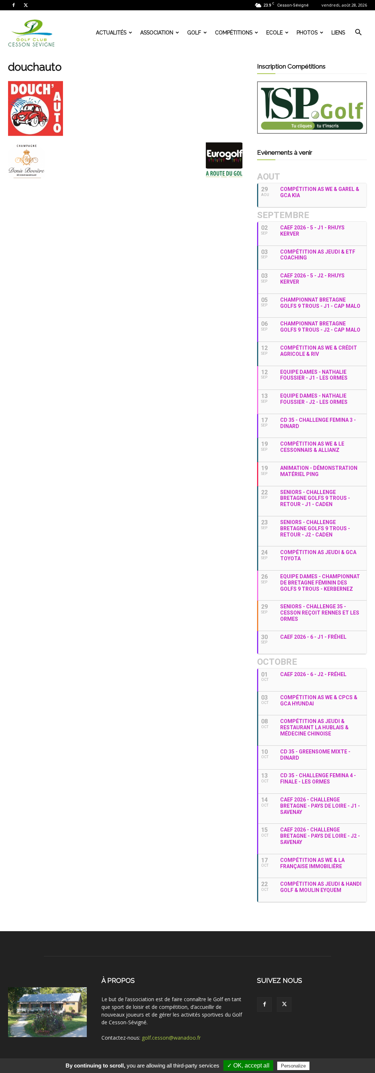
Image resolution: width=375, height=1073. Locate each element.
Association (156, 33)
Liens (338, 33)
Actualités (111, 33)
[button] (358, 33)
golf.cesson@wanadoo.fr (171, 1037)
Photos (307, 33)
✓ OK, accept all (248, 1065)
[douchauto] (35, 134)
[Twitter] (25, 5)
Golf (194, 33)
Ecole (274, 33)
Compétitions (233, 33)
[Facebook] (13, 5)
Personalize (293, 1066)
